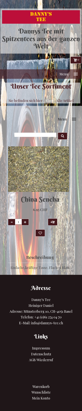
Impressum (41, 348)
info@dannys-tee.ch (47, 323)
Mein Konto (41, 398)
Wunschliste (41, 392)
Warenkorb (41, 386)
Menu (63, 74)
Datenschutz (41, 354)
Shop (49, 100)
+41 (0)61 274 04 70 (48, 317)
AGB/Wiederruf (41, 360)
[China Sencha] (37, 169)
